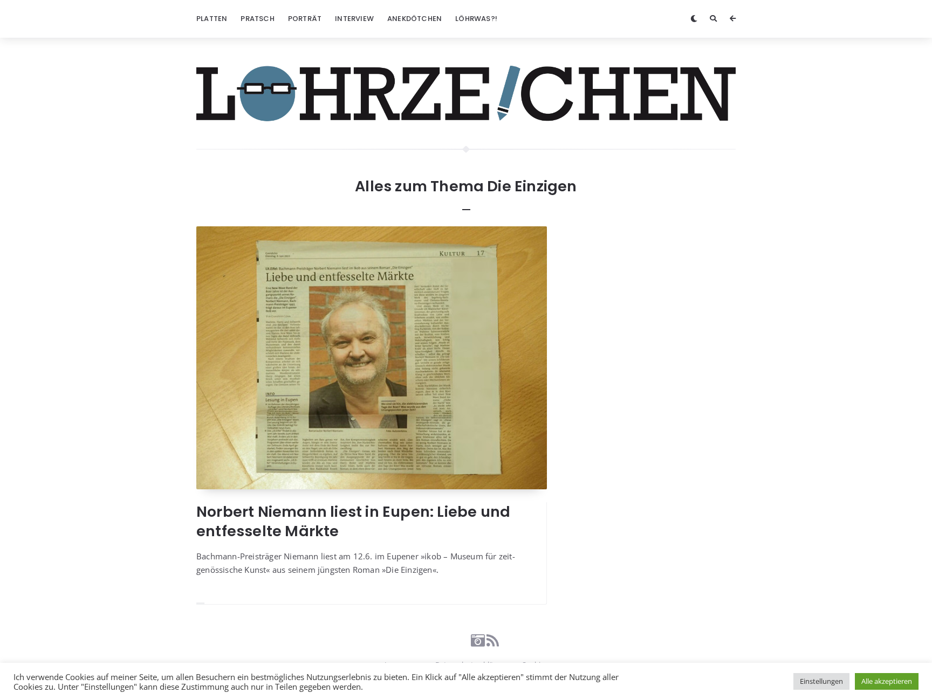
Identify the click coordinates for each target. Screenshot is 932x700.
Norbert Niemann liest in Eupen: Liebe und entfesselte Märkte (353, 521)
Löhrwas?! (476, 18)
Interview (354, 18)
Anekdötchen (414, 18)
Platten (211, 18)
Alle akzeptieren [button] (886, 681)
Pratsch (257, 18)
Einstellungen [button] (821, 681)
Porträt (304, 18)
